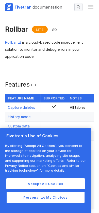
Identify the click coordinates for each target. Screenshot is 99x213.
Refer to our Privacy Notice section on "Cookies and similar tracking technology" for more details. (45, 165)
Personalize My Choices (45, 197)
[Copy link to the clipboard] (54, 30)
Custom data (19, 126)
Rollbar (11, 42)
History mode (19, 117)
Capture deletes (21, 107)
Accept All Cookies (45, 184)
